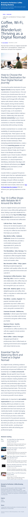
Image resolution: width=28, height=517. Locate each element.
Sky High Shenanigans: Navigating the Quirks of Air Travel (16, 448)
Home (4, 14)
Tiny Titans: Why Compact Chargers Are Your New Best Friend (16, 457)
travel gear (9, 14)
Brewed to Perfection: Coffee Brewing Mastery (11, 4)
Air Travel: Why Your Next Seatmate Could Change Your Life (15, 440)
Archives (3, 501)
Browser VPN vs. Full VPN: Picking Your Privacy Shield (16, 473)
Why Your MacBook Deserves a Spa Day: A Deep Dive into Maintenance (17, 465)
